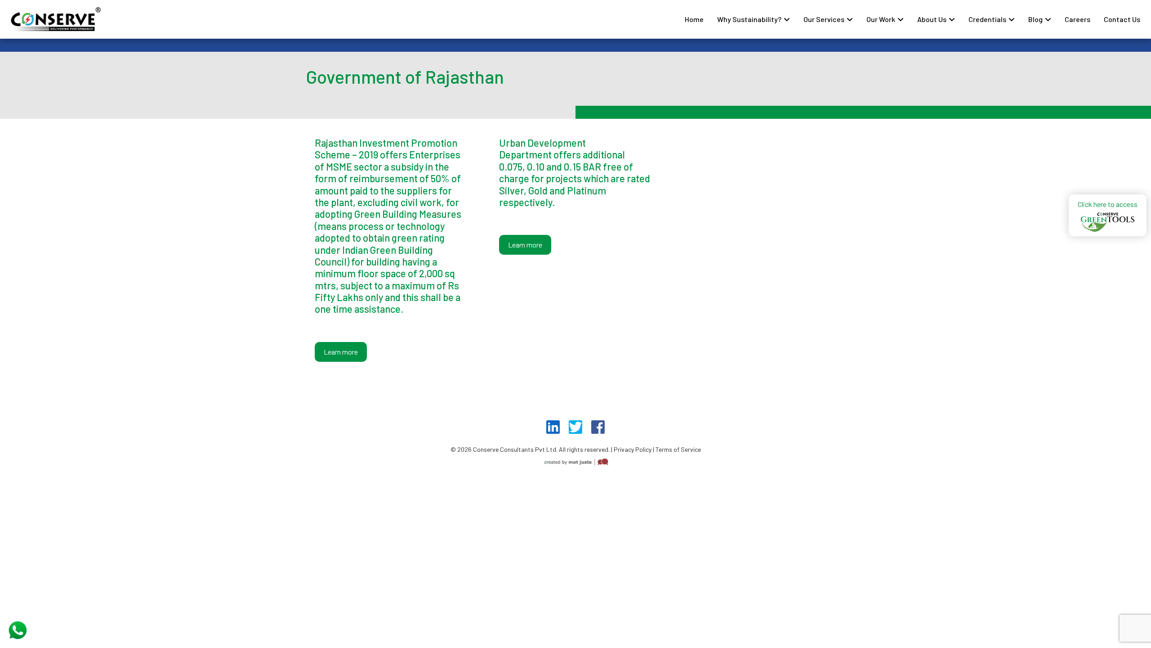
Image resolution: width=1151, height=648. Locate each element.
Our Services (823, 19)
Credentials (987, 19)
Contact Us (1122, 19)
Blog (1035, 19)
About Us (931, 19)
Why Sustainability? (749, 19)
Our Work (880, 19)
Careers (1077, 19)
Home (694, 19)
